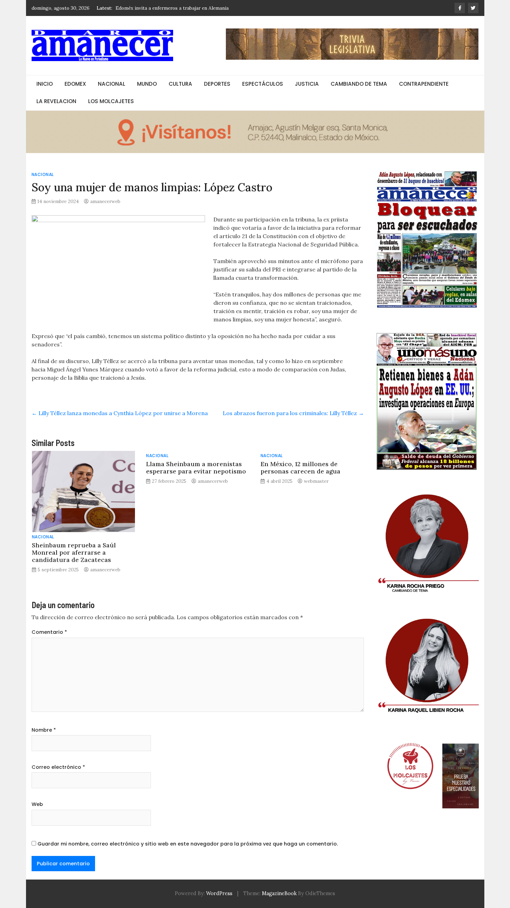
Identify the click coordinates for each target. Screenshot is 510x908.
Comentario (49, 632)
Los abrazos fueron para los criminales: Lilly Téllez (293, 413)
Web (37, 804)
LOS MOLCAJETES (111, 101)
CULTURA (180, 83)
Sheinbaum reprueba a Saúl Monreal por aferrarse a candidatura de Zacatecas (74, 552)
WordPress (219, 893)
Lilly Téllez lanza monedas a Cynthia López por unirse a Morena (120, 413)
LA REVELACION (56, 101)
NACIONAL (111, 83)
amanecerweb (105, 201)
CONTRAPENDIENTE (424, 83)
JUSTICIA (307, 83)
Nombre (44, 730)
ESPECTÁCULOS (262, 83)
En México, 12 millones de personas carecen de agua (300, 467)
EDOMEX (75, 83)
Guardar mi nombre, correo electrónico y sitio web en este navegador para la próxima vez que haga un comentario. (187, 843)
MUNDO (147, 83)
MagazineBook (279, 893)
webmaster (316, 481)
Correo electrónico (58, 767)
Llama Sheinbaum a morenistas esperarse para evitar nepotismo (196, 467)
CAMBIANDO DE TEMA (359, 83)
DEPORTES (217, 83)
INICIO (44, 83)
